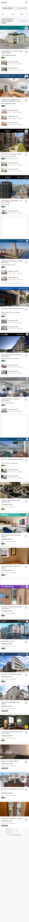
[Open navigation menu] (26, 2)
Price (3, 14)
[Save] (27, 14)
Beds (13, 14)
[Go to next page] (20, 831)
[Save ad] (26, 52)
